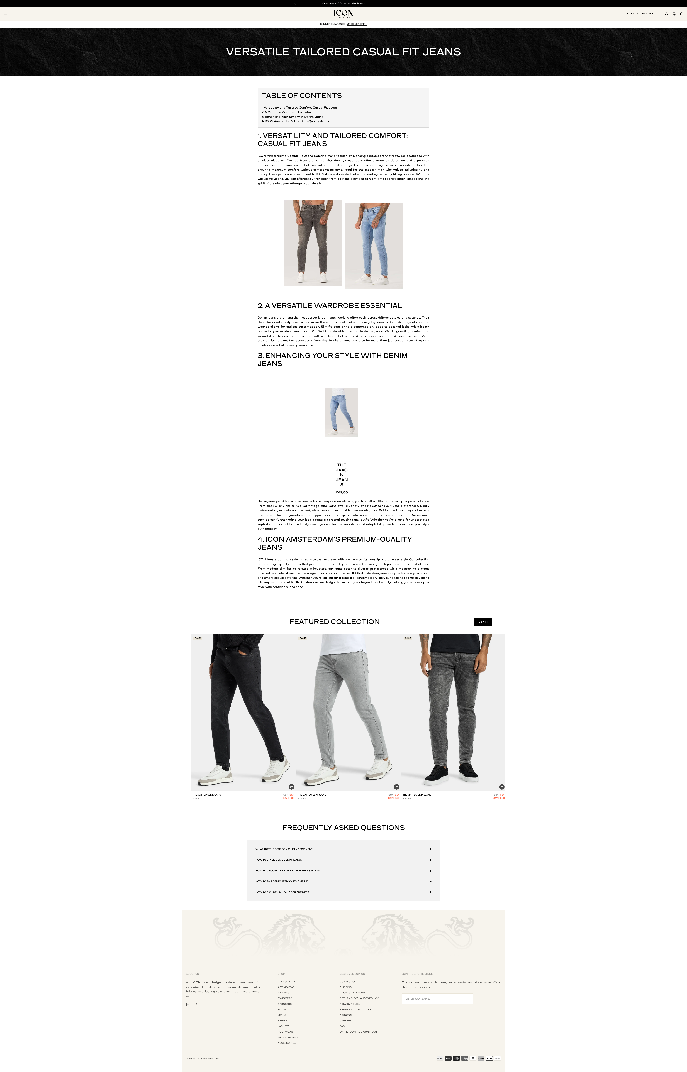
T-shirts (283, 993)
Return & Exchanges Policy (359, 998)
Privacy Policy (350, 1004)
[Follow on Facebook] (188, 1004)
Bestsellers (287, 981)
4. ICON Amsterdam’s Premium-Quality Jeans (295, 121)
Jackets (283, 1026)
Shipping (346, 987)
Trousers (285, 1004)
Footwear (285, 1032)
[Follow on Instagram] (196, 1004)
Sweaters (285, 998)
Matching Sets (288, 1037)
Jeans (282, 1015)
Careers (346, 1020)
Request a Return (352, 993)
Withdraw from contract (358, 1032)
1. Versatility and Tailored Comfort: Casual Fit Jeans (300, 107)
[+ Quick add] (291, 787)
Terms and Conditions (355, 1009)
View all (483, 622)
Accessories (287, 1043)
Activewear (286, 987)
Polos (282, 1009)
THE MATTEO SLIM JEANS (206, 795)
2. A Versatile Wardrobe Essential (287, 112)
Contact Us (348, 981)
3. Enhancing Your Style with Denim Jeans (292, 116)
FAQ (342, 1026)
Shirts (282, 1020)
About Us (346, 1015)
